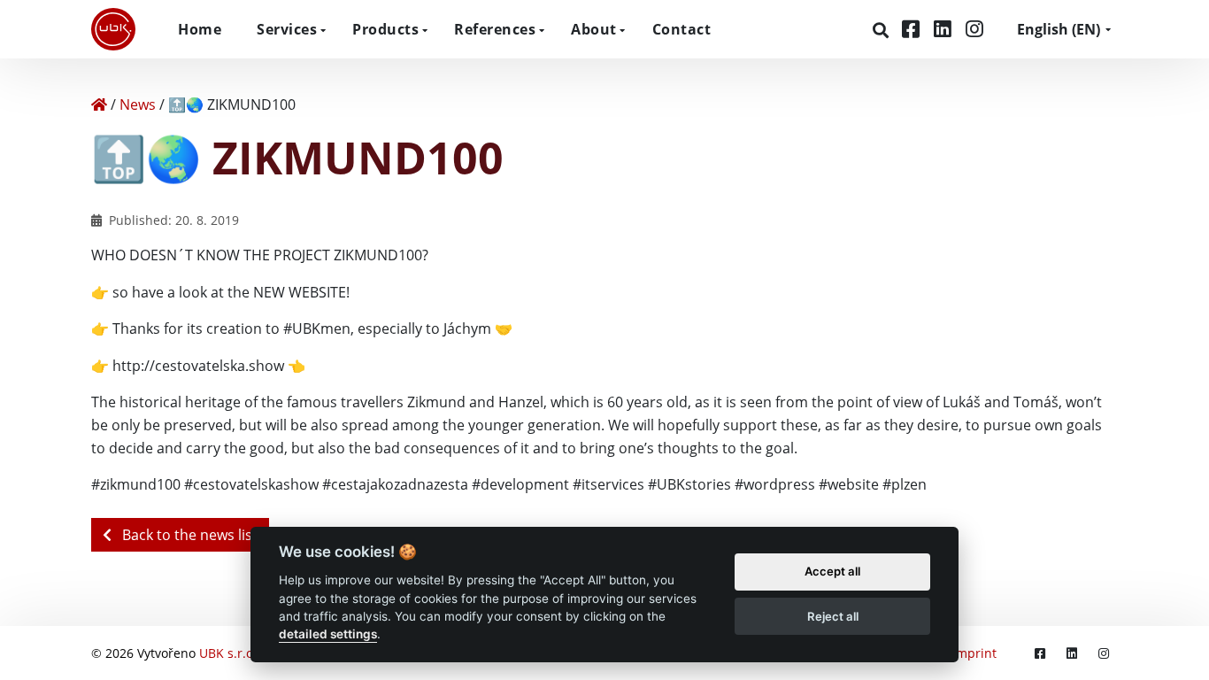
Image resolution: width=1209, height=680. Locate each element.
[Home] (99, 104)
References (494, 29)
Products (385, 29)
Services (287, 29)
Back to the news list (188, 535)
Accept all (832, 572)
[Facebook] (913, 28)
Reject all (833, 616)
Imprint (974, 653)
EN (1058, 29)
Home (199, 29)
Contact (682, 29)
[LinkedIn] (945, 28)
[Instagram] (974, 28)
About (594, 29)
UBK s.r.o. (228, 653)
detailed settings (328, 635)
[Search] (883, 30)
